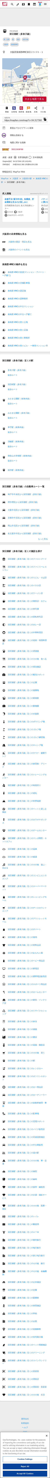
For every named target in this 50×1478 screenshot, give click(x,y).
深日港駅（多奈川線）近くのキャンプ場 (25, 745)
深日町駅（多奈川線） (17, 384)
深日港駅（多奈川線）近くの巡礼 (22, 793)
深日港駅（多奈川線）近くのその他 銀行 (26, 1263)
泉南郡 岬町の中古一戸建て (20, 314)
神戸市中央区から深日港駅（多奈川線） (25, 494)
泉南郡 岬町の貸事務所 (18, 298)
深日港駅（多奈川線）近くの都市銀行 (24, 1240)
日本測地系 (38, 157)
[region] (25, 80)
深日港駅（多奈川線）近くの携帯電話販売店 (27, 976)
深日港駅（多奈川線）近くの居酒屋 (23, 651)
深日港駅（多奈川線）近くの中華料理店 (25, 632)
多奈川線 (25, 39)
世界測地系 (23, 157)
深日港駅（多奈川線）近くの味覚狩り (24, 785)
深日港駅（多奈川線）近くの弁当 (22, 1021)
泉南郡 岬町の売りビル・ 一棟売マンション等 (28, 345)
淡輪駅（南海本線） (16, 441)
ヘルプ (25, 1427)
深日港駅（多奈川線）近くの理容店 (23, 1379)
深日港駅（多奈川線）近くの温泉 (22, 849)
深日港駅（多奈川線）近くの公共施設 (24, 1282)
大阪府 (6, 44)
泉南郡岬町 (14, 44)
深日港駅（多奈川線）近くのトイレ (23, 1216)
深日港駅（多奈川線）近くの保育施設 (24, 1305)
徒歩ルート (13, 375)
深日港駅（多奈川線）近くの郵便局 (23, 1224)
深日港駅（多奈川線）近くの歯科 (22, 1179)
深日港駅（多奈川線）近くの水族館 (23, 714)
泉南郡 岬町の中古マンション (21, 306)
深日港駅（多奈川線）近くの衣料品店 (24, 945)
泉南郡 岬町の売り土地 (18, 322)
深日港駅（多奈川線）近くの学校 (22, 1313)
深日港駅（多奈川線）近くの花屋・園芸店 (26, 1045)
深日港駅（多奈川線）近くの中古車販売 (25, 1145)
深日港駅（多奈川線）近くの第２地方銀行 (26, 1255)
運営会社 (25, 1419)
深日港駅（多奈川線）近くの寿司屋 (23, 609)
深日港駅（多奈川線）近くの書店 (22, 1037)
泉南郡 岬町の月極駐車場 (19, 283)
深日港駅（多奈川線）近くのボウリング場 (26, 721)
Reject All (25, 1466)
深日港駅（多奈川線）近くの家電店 (23, 968)
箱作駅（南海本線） (16, 470)
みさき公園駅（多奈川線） (19, 413)
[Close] (47, 1436)
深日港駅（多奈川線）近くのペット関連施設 (27, 1345)
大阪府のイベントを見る (19, 249)
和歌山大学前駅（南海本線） (20, 456)
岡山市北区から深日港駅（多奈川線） (24, 525)
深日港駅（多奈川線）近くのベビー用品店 (26, 961)
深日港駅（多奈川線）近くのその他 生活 (26, 1395)
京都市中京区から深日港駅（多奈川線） (25, 518)
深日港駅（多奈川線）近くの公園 (22, 682)
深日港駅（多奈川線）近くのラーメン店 (25, 593)
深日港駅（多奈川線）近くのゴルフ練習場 (26, 737)
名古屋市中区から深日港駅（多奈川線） (25, 533)
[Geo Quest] (40, 4)
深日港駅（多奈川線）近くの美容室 (23, 1371)
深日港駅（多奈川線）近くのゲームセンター (27, 830)
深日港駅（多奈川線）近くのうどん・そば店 (27, 577)
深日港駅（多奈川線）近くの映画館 (23, 698)
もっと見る (43, 539)
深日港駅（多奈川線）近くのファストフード (27, 559)
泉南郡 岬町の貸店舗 (17, 291)
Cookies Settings (25, 1459)
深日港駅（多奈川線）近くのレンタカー (25, 1068)
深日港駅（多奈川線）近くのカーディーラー (27, 1095)
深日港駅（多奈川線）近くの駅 (21, 1060)
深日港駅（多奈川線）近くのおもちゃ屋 (25, 953)
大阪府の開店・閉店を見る (20, 242)
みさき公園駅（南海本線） (19, 399)
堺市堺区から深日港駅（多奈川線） (23, 502)
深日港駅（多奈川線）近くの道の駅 (23, 1153)
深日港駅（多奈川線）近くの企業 (22, 1321)
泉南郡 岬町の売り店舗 (18, 330)
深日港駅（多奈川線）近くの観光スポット (26, 674)
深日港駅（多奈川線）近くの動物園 (23, 706)
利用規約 (25, 1423)
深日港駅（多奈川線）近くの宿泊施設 (24, 667)
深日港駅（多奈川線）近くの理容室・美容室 (27, 1387)
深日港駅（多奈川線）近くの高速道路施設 (26, 1137)
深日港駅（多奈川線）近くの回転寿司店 (25, 617)
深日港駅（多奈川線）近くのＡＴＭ (23, 1232)
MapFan (4, 178)
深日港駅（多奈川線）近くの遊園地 (23, 690)
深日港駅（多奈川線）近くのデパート (24, 929)
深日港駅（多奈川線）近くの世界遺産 (24, 801)
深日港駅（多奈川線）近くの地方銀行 (24, 1248)
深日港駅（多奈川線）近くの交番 (22, 1290)
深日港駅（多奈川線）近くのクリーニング (26, 1352)
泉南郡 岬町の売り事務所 (19, 338)
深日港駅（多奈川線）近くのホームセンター (27, 992)
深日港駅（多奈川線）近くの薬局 (22, 937)
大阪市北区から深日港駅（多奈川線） (24, 510)
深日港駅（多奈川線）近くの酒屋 (22, 1029)
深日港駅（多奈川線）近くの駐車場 (23, 1113)
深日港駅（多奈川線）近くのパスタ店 (24, 585)
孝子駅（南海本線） (16, 427)
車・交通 (6, 39)
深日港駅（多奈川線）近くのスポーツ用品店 (27, 984)
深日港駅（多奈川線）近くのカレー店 (24, 624)
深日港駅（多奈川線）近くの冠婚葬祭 (24, 1329)
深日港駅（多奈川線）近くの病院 (22, 1171)
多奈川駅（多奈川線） (17, 370)
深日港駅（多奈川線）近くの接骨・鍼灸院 (26, 1187)
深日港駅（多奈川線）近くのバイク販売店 (26, 1129)
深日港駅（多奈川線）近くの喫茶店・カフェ (27, 601)
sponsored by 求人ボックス (39, 193)
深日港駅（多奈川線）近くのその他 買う (26, 1053)
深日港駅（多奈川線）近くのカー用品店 (25, 1087)
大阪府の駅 (27, 178)
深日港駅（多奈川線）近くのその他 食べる (27, 659)
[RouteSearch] (18, 4)
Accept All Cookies (25, 1474)
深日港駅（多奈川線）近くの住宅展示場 (25, 1337)
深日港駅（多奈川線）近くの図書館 (23, 1298)
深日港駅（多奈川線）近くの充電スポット (26, 1121)
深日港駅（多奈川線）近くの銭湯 (22, 857)
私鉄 (18, 39)
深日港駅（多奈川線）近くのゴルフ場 (24, 729)
